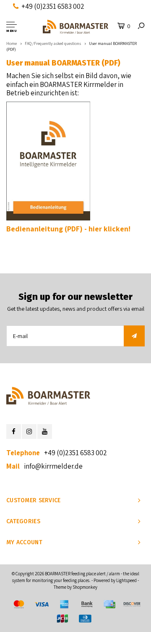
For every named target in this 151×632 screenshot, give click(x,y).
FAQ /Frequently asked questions (53, 43)
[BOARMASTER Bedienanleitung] (48, 160)
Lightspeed (126, 580)
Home (11, 43)
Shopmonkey (85, 587)
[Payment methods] (19, 604)
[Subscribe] (134, 335)
